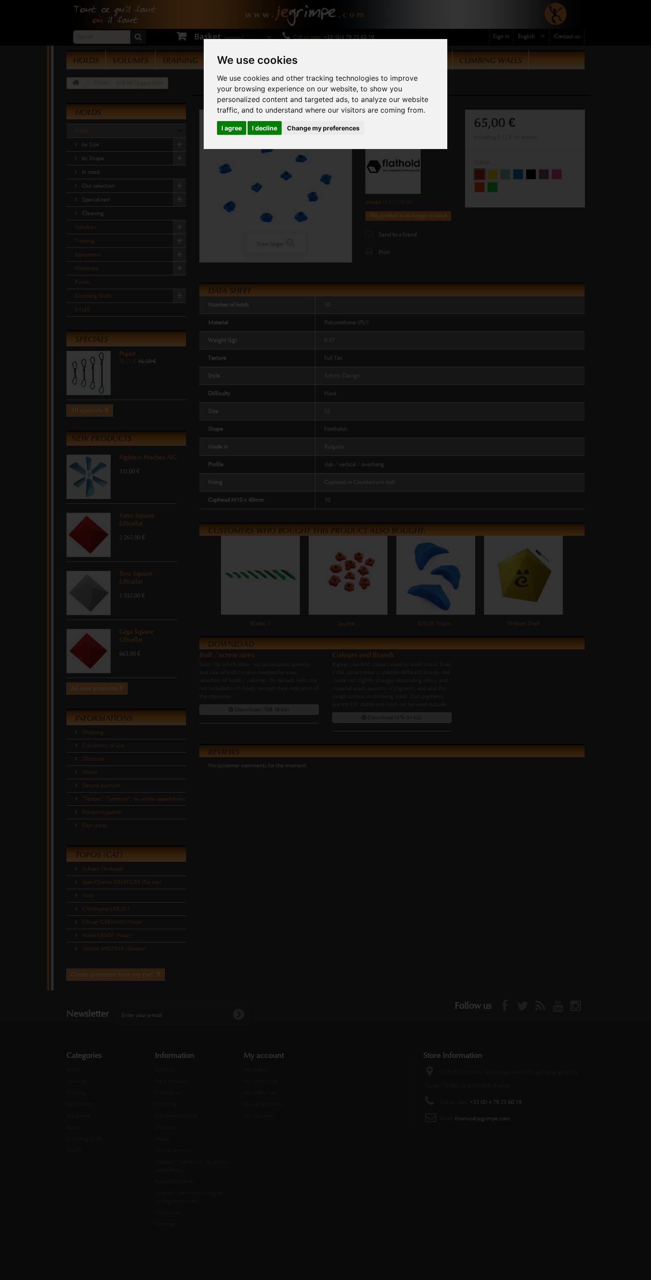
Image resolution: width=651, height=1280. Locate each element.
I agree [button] (231, 128)
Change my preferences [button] (323, 128)
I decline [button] (264, 128)
